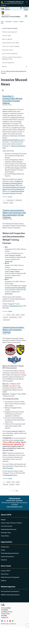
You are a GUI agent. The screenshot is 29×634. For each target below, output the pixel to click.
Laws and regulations (8, 62)
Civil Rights (4, 610)
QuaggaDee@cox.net (15, 306)
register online (19, 440)
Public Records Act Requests (10, 577)
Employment (5, 547)
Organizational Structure (8, 529)
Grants (3, 550)
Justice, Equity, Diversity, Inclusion (11, 523)
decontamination (13, 317)
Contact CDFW (5, 571)
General (10, 196)
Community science (7, 50)
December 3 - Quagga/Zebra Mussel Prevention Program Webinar (12, 99)
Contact (26, 9)
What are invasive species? (9, 32)
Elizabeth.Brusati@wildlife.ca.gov (12, 140)
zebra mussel (18, 200)
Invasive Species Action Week (10, 42)
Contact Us (4, 617)
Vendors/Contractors (7, 556)
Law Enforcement (6, 526)
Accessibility (7, 608)
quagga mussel (10, 200)
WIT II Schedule (8, 468)
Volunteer (4, 560)
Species (4, 66)
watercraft (5, 484)
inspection (5, 317)
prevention (5, 202)
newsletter (9, 53)
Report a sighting (7, 39)
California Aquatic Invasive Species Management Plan (12, 58)
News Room (5, 574)
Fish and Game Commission (14, 591)
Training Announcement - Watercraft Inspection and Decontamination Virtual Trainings (14, 213)
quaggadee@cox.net (10, 475)
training (11, 202)
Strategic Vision (6, 532)
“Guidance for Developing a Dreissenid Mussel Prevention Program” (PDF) (12, 183)
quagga (8, 314)
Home (2, 21)
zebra (13, 314)
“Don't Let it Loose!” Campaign (10, 46)
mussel (17, 314)
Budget (3, 519)
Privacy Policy (5, 614)
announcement (6, 319)
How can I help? (6, 35)
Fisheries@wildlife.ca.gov (14, 506)
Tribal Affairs (5, 536)
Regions (3, 580)
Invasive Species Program (9, 28)
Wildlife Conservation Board (14, 595)
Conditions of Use (6, 612)
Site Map (4, 615)
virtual (20, 317)
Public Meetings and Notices (10, 553)
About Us (25, 7)
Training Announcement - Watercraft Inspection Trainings (13, 329)
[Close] (27, 1)
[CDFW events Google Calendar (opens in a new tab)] (21, 8)
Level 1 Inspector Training (15, 431)
